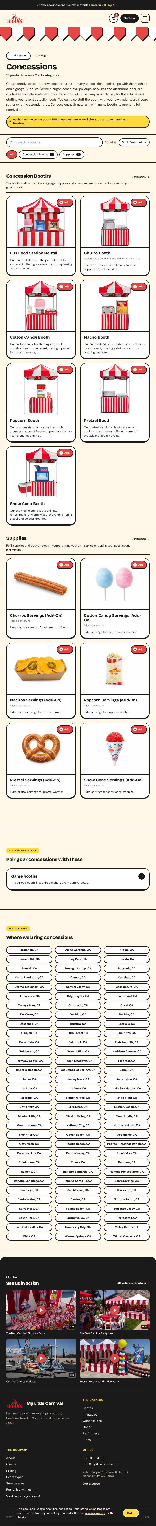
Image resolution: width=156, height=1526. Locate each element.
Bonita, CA (127, 959)
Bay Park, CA (78, 959)
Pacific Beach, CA (78, 1144)
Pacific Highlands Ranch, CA (126, 1144)
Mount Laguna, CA (29, 1125)
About (10, 1458)
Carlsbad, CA (127, 977)
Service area (15, 1483)
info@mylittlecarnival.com (101, 1464)
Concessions (92, 1421)
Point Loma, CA (29, 1162)
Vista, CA (29, 1236)
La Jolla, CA (29, 1088)
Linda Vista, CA (126, 1098)
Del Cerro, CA (29, 1014)
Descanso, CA (29, 1024)
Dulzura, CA (78, 1024)
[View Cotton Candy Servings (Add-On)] (115, 598)
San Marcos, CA (78, 1190)
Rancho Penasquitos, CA (127, 1171)
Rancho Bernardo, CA (78, 1171)
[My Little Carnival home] (15, 18)
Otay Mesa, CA (29, 1144)
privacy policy (95, 1513)
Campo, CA (78, 977)
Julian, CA (29, 1079)
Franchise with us (19, 1490)
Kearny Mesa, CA (78, 1079)
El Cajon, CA (29, 1033)
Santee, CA (78, 1199)
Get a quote (91, 1484)
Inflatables (90, 1414)
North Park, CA (29, 1134)
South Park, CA (29, 1218)
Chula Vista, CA (29, 996)
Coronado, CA (78, 1005)
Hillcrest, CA (126, 1061)
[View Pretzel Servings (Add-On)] (41, 760)
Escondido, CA (29, 1042)
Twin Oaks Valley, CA (29, 1227)
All (12, 154)
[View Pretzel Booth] (115, 402)
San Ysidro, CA (127, 1190)
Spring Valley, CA (78, 1218)
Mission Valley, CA (78, 1116)
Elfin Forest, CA (78, 1033)
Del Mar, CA (126, 1014)
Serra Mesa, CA (29, 1208)
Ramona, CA (29, 1171)
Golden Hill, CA (29, 1051)
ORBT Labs (143, 1517)
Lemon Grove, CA (78, 1098)
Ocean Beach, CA (78, 1134)
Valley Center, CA (127, 1227)
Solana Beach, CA (78, 1208)
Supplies (71, 154)
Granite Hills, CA (78, 1051)
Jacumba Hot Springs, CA (78, 1070)
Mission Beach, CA (126, 1107)
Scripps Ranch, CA (127, 1199)
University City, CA (78, 1227)
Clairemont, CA (126, 996)
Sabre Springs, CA (127, 1181)
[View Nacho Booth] (115, 319)
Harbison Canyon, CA (126, 1051)
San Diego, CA (29, 1190)
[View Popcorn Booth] (41, 402)
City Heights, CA (78, 996)
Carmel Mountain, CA (29, 987)
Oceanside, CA (127, 1134)
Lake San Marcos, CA (127, 1088)
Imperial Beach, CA (29, 1070)
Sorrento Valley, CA (127, 1208)
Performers (91, 1433)
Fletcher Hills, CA (127, 1042)
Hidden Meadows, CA (78, 1061)
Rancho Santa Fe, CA (78, 1181)
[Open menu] (145, 18)
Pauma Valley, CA (78, 1153)
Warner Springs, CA (78, 1236)
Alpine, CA (127, 950)
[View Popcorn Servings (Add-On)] (115, 680)
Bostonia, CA (127, 968)
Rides (87, 1440)
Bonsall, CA (29, 968)
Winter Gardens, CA (126, 1236)
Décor (87, 1427)
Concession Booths (37, 154)
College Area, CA (29, 1005)
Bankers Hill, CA (29, 959)
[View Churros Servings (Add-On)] (41, 598)
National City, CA (78, 1125)
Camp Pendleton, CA (29, 977)
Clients (11, 1464)
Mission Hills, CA (29, 1116)
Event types (14, 1477)
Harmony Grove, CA (29, 1061)
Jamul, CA (127, 1070)
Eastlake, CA (126, 1024)
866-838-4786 (93, 1458)
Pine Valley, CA (127, 1153)
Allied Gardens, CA (78, 950)
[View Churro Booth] (115, 235)
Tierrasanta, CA (126, 1218)
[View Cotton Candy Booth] (41, 319)
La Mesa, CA (78, 1088)
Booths (88, 1408)
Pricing (11, 1471)
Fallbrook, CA (78, 1042)
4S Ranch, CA (29, 950)
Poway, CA (78, 1162)
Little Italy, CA (29, 1107)
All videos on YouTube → (133, 1283)
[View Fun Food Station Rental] (41, 235)
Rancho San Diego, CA (29, 1181)
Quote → (129, 18)
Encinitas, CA (127, 1033)
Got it (131, 1513)
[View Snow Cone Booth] (41, 486)
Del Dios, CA (78, 1014)
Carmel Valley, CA (78, 987)
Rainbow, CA (126, 1162)
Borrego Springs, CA (78, 968)
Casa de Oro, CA (127, 987)
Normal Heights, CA (127, 1125)
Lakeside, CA (29, 1098)
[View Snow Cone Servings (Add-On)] (115, 760)
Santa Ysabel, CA (29, 1199)
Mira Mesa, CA (78, 1107)
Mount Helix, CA (127, 1116)
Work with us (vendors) (23, 1496)
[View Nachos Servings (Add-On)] (41, 680)
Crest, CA (126, 1005)
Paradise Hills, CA (29, 1153)
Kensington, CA (126, 1079)
